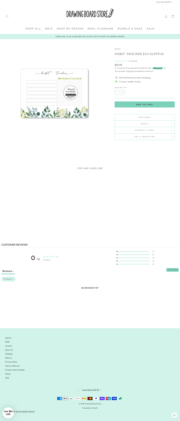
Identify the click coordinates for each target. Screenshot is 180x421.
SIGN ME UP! (64, 228)
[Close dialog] (138, 183)
